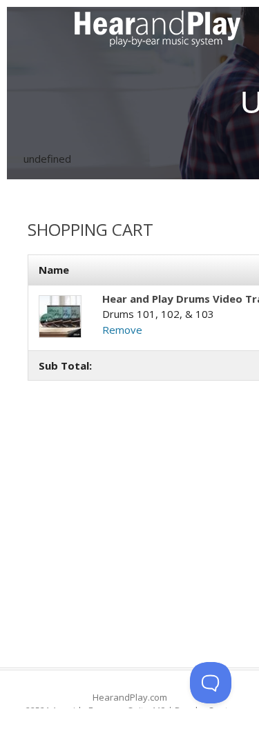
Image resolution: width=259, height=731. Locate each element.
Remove (122, 330)
